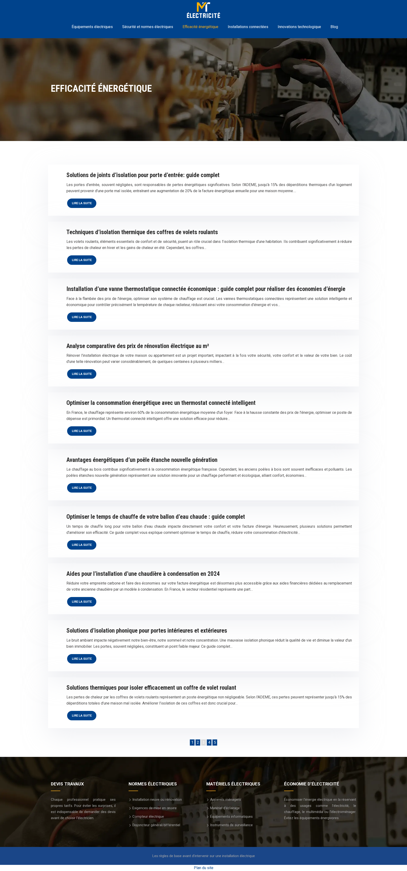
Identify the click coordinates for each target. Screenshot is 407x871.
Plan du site (203, 868)
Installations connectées (248, 27)
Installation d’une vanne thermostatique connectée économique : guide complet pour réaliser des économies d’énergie (205, 289)
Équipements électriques (92, 27)
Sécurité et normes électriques (147, 27)
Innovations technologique (299, 27)
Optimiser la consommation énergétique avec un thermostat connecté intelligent (161, 402)
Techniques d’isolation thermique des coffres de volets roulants (142, 232)
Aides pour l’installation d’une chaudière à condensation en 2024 (143, 573)
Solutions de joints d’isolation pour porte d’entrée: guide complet (143, 175)
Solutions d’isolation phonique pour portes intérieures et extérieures (146, 630)
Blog (334, 27)
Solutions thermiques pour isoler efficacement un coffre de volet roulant (151, 687)
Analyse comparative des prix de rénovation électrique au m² (137, 346)
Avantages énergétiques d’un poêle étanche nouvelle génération (141, 459)
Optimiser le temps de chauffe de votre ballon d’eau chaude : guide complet (155, 516)
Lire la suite (82, 203)
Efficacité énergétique (200, 27)
